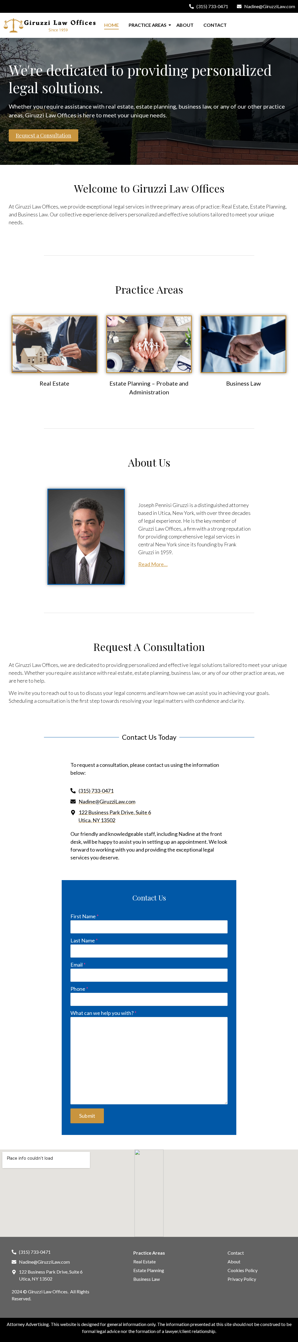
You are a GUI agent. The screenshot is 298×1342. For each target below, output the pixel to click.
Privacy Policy (242, 1279)
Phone (79, 988)
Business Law (243, 383)
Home (111, 25)
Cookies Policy (243, 1270)
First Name (84, 916)
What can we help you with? (103, 1013)
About (185, 25)
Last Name (84, 940)
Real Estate (54, 383)
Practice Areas (147, 25)
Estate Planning (148, 1270)
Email (78, 964)
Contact (215, 25)
